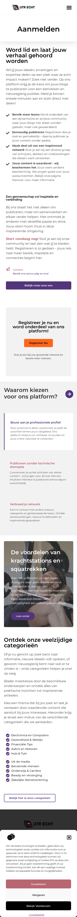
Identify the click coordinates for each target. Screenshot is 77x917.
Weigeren (38, 895)
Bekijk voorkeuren (38, 905)
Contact (18, 269)
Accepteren (38, 884)
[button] (69, 837)
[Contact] (8, 269)
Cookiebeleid (36, 914)
